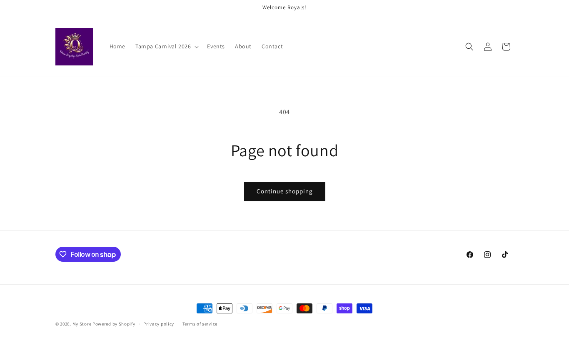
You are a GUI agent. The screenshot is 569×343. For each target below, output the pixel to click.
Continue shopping (285, 191)
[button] (166, 46)
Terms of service (199, 324)
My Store (82, 324)
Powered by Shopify (113, 324)
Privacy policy (158, 324)
